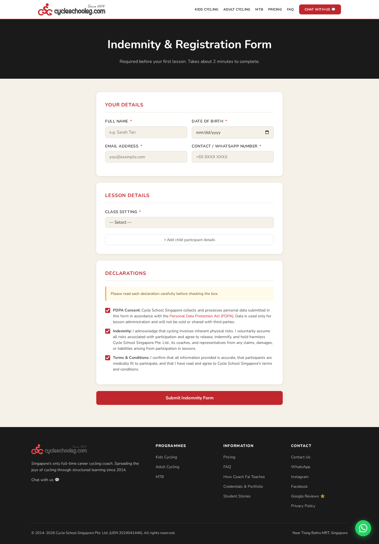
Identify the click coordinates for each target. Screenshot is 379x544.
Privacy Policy (303, 506)
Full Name (118, 121)
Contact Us (300, 457)
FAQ (290, 9)
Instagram (300, 476)
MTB (259, 9)
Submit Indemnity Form (190, 398)
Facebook (299, 486)
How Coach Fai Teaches (244, 476)
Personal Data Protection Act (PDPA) (201, 316)
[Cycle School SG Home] (71, 9)
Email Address (123, 146)
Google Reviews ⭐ (308, 496)
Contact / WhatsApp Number (226, 146)
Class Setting (123, 211)
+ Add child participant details (189, 239)
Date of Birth (209, 121)
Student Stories (237, 496)
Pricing (275, 9)
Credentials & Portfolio (243, 486)
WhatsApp (300, 466)
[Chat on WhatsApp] (363, 528)
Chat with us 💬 (320, 9)
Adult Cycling (236, 9)
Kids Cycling (206, 9)
